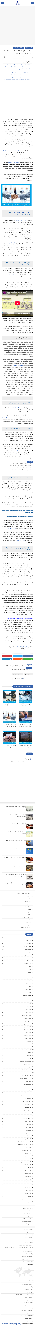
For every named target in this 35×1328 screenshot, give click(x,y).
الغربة (29, 1001)
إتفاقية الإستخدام (28, 1292)
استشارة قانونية (27, 963)
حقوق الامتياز (28, 1090)
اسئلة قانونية (28, 958)
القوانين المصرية (27, 1047)
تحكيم (29, 1072)
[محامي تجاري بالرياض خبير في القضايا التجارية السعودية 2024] (9, 717)
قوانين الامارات (27, 1173)
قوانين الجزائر (28, 1176)
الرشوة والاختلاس (27, 983)
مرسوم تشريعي (27, 1193)
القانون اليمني (28, 1038)
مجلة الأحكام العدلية (26, 1182)
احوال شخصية (27, 952)
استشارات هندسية (27, 898)
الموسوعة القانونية (26, 1067)
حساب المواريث (27, 1084)
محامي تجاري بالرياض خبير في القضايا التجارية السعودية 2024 (9, 726)
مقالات (29, 1196)
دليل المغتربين (27, 1107)
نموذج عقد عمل (27, 1202)
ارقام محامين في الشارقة (25, 955)
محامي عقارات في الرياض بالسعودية (26, 746)
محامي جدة (28, 1190)
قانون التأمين (28, 1147)
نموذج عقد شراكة (27, 1218)
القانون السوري (27, 1024)
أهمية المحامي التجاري (24, 69)
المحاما (29, 1052)
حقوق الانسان (28, 1093)
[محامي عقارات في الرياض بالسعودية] (25, 737)
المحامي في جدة (21, 540)
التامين (29, 966)
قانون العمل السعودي (25, 1159)
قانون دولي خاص (27, 1164)
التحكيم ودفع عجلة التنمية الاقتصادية (21, 469)
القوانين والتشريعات (26, 1050)
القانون (29, 1004)
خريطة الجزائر (28, 1098)
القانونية (29, 1041)
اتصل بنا (30, 1286)
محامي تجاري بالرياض (13, 162)
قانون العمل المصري (26, 1162)
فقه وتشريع (28, 1139)
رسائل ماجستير (27, 1110)
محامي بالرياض (28, 1242)
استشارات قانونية (27, 904)
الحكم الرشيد (28, 978)
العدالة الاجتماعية (27, 995)
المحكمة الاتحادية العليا (25, 1061)
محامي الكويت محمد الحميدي (25, 1245)
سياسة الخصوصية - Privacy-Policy (24, 1294)
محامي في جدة (28, 896)
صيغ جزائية (28, 1124)
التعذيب (29, 972)
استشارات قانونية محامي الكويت (24, 893)
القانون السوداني (27, 1021)
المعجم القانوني (27, 1064)
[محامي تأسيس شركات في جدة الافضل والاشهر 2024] (25, 717)
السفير (29, 992)
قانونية (29, 1167)
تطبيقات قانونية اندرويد (25, 1078)
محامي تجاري (29, 47)
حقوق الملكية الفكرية (26, 1095)
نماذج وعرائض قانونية (26, 1199)
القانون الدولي (28, 1012)
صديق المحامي (27, 1121)
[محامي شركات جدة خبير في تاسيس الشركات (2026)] (25, 696)
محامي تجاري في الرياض (23, 212)
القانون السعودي (27, 1018)
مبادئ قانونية (28, 1179)
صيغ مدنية (28, 1127)
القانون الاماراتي (27, 1009)
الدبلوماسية (28, 981)
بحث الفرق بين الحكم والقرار (19, 823)
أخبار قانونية (28, 943)
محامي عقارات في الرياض (22, 647)
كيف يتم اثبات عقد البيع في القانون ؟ (22, 463)
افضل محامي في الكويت (26, 1315)
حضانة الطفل (28, 1087)
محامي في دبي (28, 1237)
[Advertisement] (17, 26)
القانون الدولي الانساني (26, 1015)
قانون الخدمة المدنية (26, 1150)
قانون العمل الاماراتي (26, 1156)
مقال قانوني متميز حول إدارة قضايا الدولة (16, 840)
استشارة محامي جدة (26, 1221)
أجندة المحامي (28, 940)
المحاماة (29, 1055)
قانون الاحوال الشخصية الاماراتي (23, 1144)
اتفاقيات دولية (27, 949)
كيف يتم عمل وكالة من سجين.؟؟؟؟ (22, 467)
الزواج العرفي (28, 989)
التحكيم (29, 969)
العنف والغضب (27, 998)
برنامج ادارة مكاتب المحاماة (24, 1070)
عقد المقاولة (28, 1133)
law (30, 938)
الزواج (30, 986)
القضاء (29, 1044)
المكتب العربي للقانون (27, 1256)
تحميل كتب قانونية (26, 1075)
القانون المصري (27, 1035)
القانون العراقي (27, 1027)
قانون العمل (28, 1153)
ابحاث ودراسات (27, 946)
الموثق (29, 909)
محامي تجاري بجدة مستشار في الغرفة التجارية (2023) (11, 746)
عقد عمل (29, 1136)
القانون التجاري (12, 243)
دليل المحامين (27, 1104)
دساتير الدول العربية (26, 1101)
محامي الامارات (28, 901)
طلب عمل (28, 1130)
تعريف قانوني (28, 1081)
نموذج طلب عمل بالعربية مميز (18, 849)
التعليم (29, 975)
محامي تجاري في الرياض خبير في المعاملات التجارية (18, 64)
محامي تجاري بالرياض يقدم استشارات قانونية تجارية (17, 67)
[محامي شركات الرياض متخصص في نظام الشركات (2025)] (9, 696)
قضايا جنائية (28, 1170)
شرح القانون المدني (26, 1118)
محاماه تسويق (27, 1187)
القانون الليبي (28, 1032)
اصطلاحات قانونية (28, 1253)
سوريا (29, 1116)
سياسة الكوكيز (28, 1289)
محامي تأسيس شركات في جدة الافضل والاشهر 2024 (25, 725)
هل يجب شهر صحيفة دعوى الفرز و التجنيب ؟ (20, 465)
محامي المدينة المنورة (26, 927)
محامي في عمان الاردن (26, 917)
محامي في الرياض (18, 47)
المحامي (29, 914)
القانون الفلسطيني (26, 1029)
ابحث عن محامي (27, 906)
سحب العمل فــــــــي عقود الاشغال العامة (16, 866)
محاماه (29, 1185)
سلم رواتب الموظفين (26, 1113)
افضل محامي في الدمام (26, 1310)
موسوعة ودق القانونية (27, 1259)
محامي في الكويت (27, 1213)
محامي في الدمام (27, 925)
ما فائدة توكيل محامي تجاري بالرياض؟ (21, 73)
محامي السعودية (28, 1240)
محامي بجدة (28, 919)
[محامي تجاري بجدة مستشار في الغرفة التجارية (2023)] (9, 737)
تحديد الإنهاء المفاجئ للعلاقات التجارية (20, 77)
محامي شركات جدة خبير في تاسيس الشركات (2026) (26, 705)
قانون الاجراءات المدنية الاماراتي (24, 1141)
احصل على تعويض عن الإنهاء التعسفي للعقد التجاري (17, 79)
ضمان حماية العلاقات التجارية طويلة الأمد (20, 75)
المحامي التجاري (17, 365)
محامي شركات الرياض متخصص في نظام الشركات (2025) (10, 705)
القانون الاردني (28, 1006)
